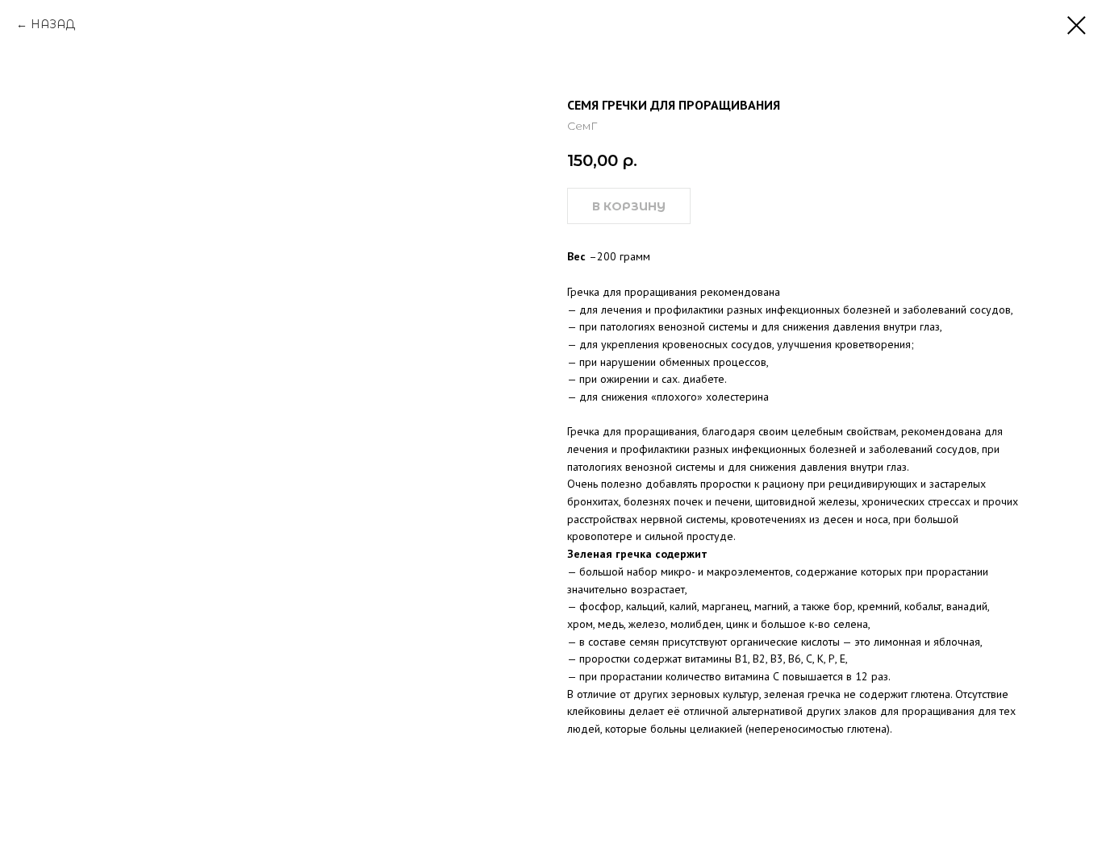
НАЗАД (53, 24)
